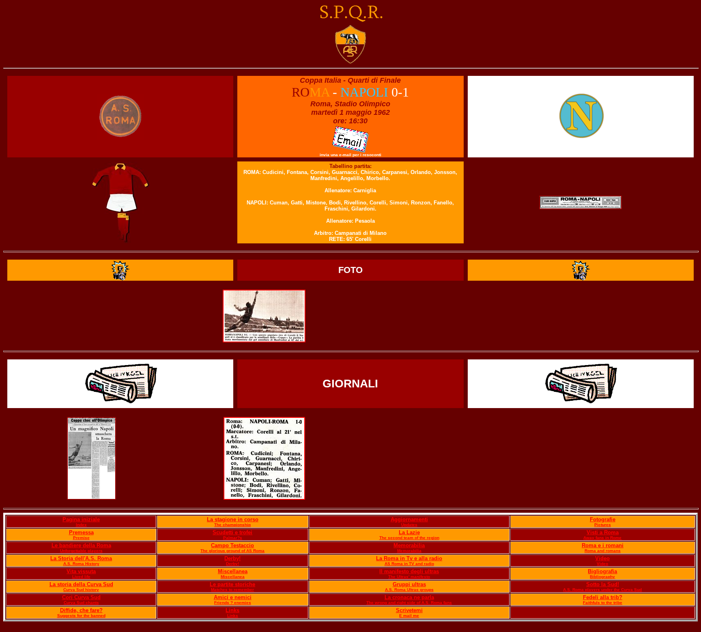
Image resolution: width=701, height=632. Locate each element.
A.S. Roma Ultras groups (409, 589)
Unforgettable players (81, 550)
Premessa (81, 532)
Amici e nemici (233, 597)
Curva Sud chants (81, 602)
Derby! (232, 558)
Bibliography (602, 576)
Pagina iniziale (81, 519)
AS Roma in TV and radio (409, 563)
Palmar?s (232, 537)
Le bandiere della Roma (81, 545)
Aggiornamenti (409, 519)
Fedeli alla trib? (602, 597)
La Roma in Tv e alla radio (409, 558)
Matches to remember (232, 589)
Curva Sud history (81, 589)
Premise (81, 537)
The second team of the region (409, 537)
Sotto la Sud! (602, 584)
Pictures (602, 524)
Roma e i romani (603, 545)
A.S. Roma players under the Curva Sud (602, 589)
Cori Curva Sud (81, 597)
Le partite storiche (232, 584)
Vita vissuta (81, 571)
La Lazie (409, 532)
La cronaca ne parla (409, 597)
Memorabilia (409, 545)
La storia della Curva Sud (81, 584)
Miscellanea (232, 571)
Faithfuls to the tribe (602, 602)
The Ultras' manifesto (409, 576)
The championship (232, 524)
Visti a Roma (603, 532)
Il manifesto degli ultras (409, 571)
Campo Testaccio (232, 545)
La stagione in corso (232, 519)
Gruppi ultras (409, 584)
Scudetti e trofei (232, 532)
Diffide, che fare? (81, 610)
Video (602, 558)
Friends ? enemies (232, 602)
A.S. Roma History (81, 563)
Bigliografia (602, 571)
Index (81, 524)
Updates (409, 524)
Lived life (81, 576)
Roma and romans (603, 550)
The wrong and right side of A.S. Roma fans (409, 602)
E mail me (409, 615)
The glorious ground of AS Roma (232, 550)
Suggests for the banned (81, 615)
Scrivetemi (409, 610)
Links (232, 610)
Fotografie (602, 519)
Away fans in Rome (602, 537)
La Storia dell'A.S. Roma (81, 558)
